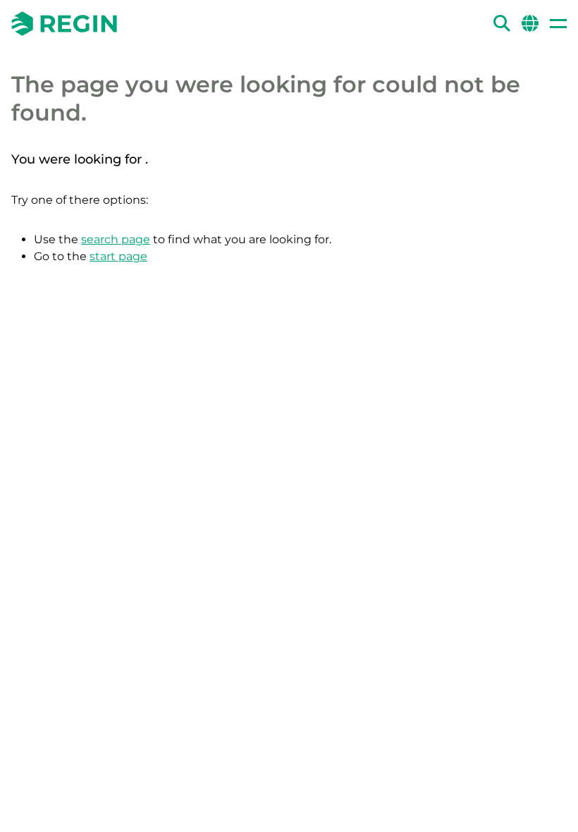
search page (115, 239)
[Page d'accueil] (64, 23)
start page (118, 256)
